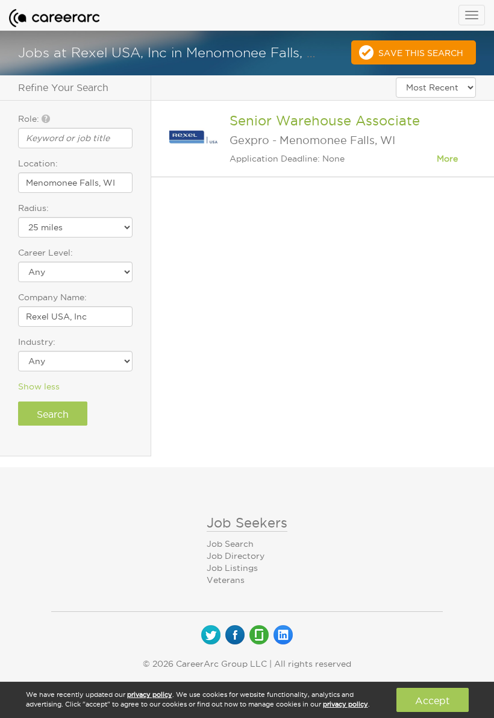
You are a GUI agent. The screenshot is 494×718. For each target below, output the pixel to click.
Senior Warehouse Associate (325, 120)
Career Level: (45, 252)
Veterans (226, 580)
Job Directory (235, 556)
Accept (432, 700)
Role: (30, 119)
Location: (38, 163)
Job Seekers (247, 522)
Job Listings (232, 568)
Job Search (230, 544)
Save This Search (420, 53)
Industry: (36, 342)
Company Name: (52, 297)
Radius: (33, 208)
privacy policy (149, 694)
